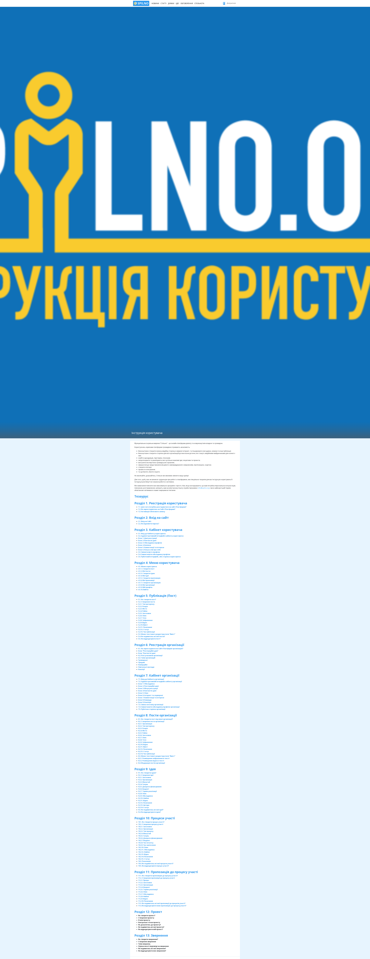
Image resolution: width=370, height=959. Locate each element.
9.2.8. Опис (142, 794)
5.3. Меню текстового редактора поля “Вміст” (156, 634)
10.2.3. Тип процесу (145, 831)
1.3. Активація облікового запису (151, 511)
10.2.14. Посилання (145, 857)
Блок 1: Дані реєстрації (147, 538)
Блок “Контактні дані (146, 653)
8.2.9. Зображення (145, 742)
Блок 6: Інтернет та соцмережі (150, 695)
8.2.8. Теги (142, 740)
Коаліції (141, 669)
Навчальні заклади (146, 667)
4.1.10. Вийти (143, 590)
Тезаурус (141, 496)
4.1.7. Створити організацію (149, 583)
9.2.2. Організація (145, 780)
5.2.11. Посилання (145, 627)
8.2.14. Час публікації (146, 754)
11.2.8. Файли (143, 896)
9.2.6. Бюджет (143, 789)
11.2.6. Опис (142, 892)
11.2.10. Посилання (145, 901)
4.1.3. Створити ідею (146, 573)
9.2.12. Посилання (145, 803)
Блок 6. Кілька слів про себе (149, 550)
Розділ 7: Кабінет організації (156, 675)
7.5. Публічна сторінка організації (151, 709)
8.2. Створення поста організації (151, 721)
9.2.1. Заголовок (144, 777)
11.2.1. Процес (143, 880)
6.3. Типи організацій (146, 658)
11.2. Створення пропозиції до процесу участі (156, 878)
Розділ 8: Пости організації (155, 715)
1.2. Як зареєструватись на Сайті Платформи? (156, 509)
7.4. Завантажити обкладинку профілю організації (159, 707)
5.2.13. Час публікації (146, 632)
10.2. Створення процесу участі (150, 824)
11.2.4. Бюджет (144, 887)
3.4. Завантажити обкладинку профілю (154, 554)
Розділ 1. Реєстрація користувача (160, 503)
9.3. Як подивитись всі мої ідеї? (150, 810)
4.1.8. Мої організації (146, 585)
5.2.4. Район (142, 611)
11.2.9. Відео (143, 899)
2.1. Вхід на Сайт (144, 521)
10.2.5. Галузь (143, 836)
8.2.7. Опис (142, 738)
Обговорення (187, 3)
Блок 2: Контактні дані (147, 540)
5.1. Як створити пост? (147, 599)
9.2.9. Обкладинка (145, 796)
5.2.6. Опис (142, 616)
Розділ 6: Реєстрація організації (159, 645)
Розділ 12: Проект (148, 912)
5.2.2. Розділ (143, 606)
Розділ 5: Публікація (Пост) (155, 596)
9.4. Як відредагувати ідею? (149, 812)
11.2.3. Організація (145, 885)
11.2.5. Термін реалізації (148, 889)
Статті (163, 3)
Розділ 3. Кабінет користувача (158, 530)
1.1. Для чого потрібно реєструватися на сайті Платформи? (162, 507)
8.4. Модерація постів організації (151, 763)
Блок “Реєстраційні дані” (148, 651)
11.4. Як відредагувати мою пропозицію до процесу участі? (162, 906)
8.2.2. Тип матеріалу (146, 726)
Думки (171, 3)
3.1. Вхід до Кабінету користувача (152, 534)
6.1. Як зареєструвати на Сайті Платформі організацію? (160, 649)
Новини (155, 3)
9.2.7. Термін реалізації (147, 791)
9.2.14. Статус (143, 807)
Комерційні (142, 665)
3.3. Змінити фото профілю (149, 552)
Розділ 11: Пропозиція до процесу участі (166, 872)
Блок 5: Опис (143, 693)
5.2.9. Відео (142, 623)
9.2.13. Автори (143, 805)
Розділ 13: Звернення (151, 935)
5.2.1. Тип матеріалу (146, 604)
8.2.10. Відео (143, 744)
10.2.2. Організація (145, 829)
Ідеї (177, 3)
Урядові (141, 662)
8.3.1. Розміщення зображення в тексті (153, 758)
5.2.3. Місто (142, 609)
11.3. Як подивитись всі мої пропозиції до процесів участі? (161, 903)
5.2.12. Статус (143, 629)
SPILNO (142, 3)
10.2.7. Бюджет (144, 840)
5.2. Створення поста (146, 602)
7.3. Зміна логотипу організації (150, 705)
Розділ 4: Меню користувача (157, 563)
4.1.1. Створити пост (146, 569)
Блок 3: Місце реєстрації (148, 688)
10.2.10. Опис (143, 847)
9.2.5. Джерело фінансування (149, 787)
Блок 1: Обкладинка (146, 684)
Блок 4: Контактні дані (147, 691)
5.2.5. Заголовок (144, 613)
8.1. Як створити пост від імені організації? (155, 719)
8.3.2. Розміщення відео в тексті (151, 761)
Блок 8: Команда (144, 700)
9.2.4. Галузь (143, 784)
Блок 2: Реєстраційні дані (148, 686)
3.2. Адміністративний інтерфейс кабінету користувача (160, 536)
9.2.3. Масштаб (144, 782)
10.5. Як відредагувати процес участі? (153, 866)
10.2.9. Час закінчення (147, 845)
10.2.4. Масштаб (144, 833)
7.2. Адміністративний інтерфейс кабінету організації (160, 681)
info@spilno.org (203, 488)
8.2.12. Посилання (145, 749)
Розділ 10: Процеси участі (155, 818)
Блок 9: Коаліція (144, 702)
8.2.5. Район (142, 733)
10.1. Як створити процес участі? (151, 822)
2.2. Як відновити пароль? (148, 524)
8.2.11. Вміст (143, 747)
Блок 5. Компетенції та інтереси (151, 547)
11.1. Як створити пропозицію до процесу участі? (158, 876)
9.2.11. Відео (143, 800)
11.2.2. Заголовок (145, 883)
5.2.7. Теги (142, 618)
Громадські (143, 660)
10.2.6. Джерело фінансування (150, 838)
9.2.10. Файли (143, 798)
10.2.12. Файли (144, 852)
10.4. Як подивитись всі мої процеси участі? (155, 863)
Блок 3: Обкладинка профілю (150, 543)
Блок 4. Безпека (144, 545)
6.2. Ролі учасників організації (150, 655)
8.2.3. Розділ (143, 728)
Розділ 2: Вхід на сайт (151, 517)
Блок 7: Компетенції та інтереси (151, 698)
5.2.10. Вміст (143, 625)
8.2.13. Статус (143, 751)
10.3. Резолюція (144, 861)
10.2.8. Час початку (145, 843)
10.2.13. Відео (143, 854)
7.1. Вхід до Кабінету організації (151, 679)
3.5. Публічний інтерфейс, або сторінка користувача (159, 557)
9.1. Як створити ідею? (147, 773)
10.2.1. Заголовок (145, 827)
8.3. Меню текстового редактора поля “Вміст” (156, 756)
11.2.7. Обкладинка (146, 894)
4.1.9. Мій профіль (145, 587)
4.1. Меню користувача (147, 566)
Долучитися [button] (231, 3)
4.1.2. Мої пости (144, 571)
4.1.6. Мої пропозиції (146, 580)
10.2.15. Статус (144, 859)
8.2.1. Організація (145, 724)
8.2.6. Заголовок (144, 735)
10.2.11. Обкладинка (146, 850)
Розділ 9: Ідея (145, 769)
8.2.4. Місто (142, 731)
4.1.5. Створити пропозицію (149, 578)
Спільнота (199, 3)
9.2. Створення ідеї (145, 775)
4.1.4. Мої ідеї (143, 576)
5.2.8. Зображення (145, 620)
